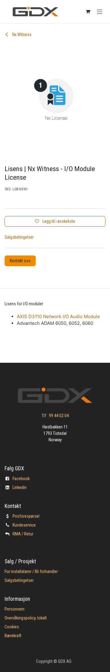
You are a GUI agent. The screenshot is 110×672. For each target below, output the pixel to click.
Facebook (21, 478)
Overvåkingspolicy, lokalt (26, 617)
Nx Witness (21, 34)
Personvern (14, 609)
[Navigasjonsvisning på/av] (100, 11)
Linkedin (20, 487)
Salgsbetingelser (19, 237)
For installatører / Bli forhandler (31, 571)
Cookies (12, 626)
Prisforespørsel (26, 516)
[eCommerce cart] (88, 11)
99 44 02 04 (59, 415)
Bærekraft (13, 635)
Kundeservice (24, 525)
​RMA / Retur (23, 533)
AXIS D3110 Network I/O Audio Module (58, 316)
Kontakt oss (20, 260)
